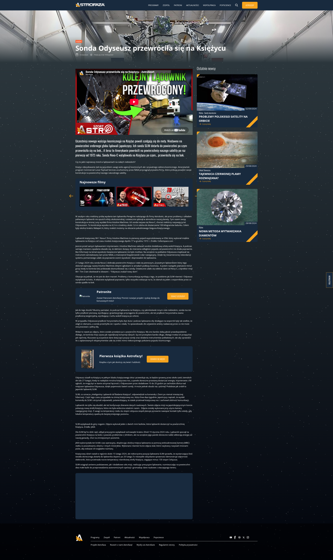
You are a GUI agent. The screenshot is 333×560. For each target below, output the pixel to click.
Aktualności (192, 5)
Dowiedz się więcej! (157, 359)
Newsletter (329, 280)
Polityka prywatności (188, 544)
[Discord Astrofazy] (252, 537)
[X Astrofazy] (244, 537)
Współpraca (209, 5)
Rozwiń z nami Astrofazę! (121, 544)
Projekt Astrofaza (98, 544)
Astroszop (250, 5)
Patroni (178, 5)
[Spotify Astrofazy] (239, 537)
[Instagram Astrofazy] (248, 537)
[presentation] (71, 196)
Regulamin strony (167, 544)
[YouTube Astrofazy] (231, 537)
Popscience (225, 5)
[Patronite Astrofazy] (256, 537)
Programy (153, 5)
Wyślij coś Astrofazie (146, 544)
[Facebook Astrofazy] (235, 537)
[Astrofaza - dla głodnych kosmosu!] (90, 6)
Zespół (166, 5)
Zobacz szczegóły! (178, 296)
